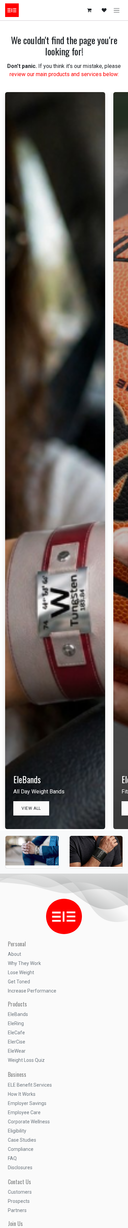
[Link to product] (32, 841)
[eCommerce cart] (89, 10)
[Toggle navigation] (116, 10)
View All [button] (31, 808)
